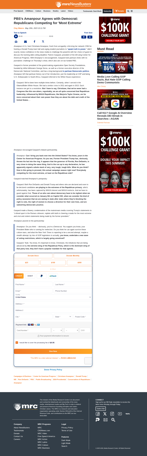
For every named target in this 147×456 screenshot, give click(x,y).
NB (15, 379)
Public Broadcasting (43, 379)
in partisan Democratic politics (76, 71)
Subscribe (107, 11)
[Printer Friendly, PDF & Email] (25, 42)
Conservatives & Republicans (79, 379)
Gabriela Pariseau (103, 122)
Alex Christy (101, 86)
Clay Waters (19, 28)
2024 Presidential (59, 379)
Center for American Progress (44, 376)
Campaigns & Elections (22, 376)
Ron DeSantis (23, 379)
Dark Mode (97, 11)
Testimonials (88, 11)
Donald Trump (81, 376)
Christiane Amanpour (66, 376)
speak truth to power (77, 49)
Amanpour (18, 383)
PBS (32, 379)
